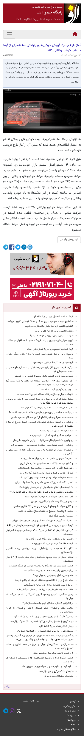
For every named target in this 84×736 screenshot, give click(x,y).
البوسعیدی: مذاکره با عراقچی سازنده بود (52, 363)
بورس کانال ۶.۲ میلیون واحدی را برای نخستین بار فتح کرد (43, 617)
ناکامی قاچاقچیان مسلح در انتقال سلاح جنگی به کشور (45, 511)
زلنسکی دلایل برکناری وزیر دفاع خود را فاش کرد (49, 539)
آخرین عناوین (63, 307)
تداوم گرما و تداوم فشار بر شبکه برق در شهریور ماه (47, 667)
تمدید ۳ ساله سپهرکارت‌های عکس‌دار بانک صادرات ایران (44, 483)
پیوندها (71, 720)
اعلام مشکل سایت (66, 729)
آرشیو (73, 702)
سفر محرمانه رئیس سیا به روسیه (56, 431)
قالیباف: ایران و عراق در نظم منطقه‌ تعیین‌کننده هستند (45, 394)
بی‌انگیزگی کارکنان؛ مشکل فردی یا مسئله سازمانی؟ (47, 603)
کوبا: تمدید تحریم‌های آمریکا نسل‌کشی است (50, 349)
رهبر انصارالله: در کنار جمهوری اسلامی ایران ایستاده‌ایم (45, 468)
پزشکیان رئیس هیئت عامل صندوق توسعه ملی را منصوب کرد (42, 445)
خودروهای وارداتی (69, 240)
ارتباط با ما (70, 711)
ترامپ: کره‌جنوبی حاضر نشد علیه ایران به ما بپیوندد (46, 459)
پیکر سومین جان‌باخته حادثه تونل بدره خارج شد (48, 571)
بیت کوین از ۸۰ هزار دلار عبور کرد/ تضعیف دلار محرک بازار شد (41, 622)
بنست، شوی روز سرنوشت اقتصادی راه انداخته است (46, 631)
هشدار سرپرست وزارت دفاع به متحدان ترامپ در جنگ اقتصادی (41, 566)
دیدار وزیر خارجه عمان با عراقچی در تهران (52, 502)
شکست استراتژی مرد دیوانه (58, 676)
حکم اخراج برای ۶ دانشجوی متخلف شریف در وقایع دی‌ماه (44, 580)
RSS (73, 725)
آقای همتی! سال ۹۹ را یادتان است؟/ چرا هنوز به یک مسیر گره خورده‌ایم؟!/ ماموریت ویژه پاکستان (39, 383)
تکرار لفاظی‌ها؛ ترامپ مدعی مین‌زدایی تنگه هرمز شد (47, 408)
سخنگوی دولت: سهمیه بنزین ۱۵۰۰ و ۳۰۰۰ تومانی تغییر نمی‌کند (40, 321)
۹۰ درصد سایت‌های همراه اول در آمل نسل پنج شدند (46, 487)
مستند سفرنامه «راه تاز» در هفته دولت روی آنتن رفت (46, 478)
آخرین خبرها (69, 706)
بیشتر (7, 687)
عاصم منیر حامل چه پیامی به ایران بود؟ (53, 576)
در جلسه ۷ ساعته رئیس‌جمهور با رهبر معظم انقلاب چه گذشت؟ (41, 413)
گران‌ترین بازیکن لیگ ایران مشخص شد (53, 653)
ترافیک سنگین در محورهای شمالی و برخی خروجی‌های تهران (42, 521)
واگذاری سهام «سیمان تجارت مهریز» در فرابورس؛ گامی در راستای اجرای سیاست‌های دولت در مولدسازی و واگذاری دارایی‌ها (39, 638)
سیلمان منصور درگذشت (61, 516)
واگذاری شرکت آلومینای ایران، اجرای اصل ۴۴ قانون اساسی (42, 506)
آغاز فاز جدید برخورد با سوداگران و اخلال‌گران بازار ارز (46, 473)
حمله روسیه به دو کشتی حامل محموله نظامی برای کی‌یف (44, 376)
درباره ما (71, 716)
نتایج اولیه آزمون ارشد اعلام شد (57, 390)
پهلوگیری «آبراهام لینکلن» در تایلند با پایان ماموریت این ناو (43, 440)
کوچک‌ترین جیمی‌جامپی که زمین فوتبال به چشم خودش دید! (41, 526)
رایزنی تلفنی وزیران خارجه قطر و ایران (54, 331)
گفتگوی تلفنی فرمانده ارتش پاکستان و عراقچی (49, 326)
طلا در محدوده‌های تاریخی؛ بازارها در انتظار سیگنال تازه (45, 590)
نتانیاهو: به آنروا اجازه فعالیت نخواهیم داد (51, 436)
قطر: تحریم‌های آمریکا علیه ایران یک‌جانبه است (49, 497)
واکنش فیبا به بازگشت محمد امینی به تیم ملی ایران (46, 463)
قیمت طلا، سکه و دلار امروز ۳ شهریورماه (52, 544)
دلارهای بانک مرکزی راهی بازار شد (56, 671)
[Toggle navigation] (9, 34)
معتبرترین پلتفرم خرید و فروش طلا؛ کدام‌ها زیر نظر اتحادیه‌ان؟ (41, 492)
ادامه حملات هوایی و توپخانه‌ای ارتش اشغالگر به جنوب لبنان (42, 417)
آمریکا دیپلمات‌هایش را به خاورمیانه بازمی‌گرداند (48, 585)
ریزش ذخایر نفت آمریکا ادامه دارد (56, 626)
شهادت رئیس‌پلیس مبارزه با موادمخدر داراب (50, 336)
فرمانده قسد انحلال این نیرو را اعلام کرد (53, 317)
